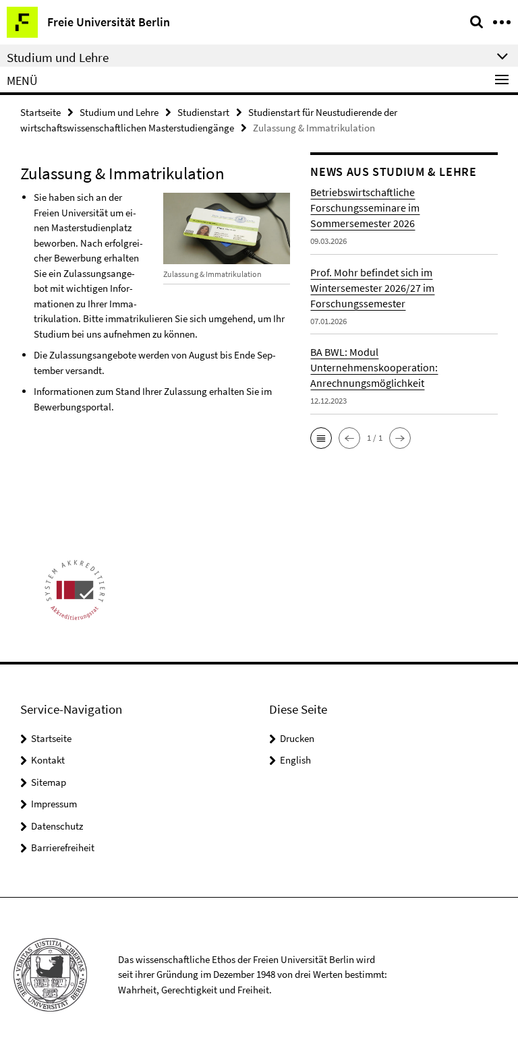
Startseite (40, 112)
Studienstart (203, 112)
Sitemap (48, 782)
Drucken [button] (297, 738)
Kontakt (48, 759)
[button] (321, 438)
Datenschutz (57, 825)
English (295, 759)
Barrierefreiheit (62, 847)
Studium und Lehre (119, 112)
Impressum (54, 803)
